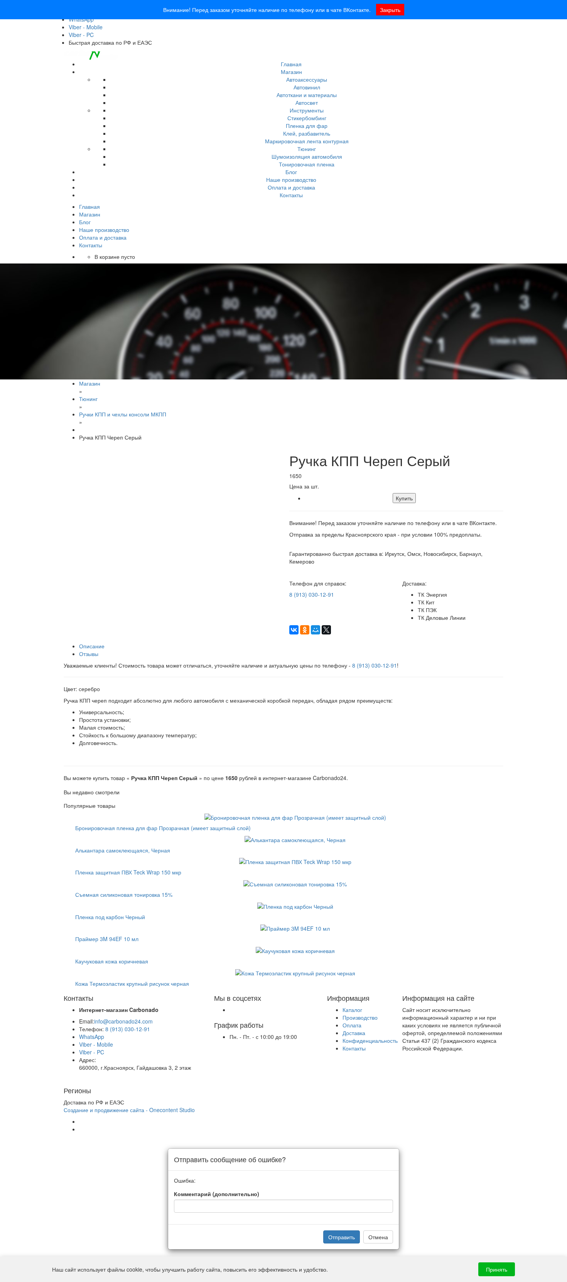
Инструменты (307, 110)
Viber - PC (81, 35)
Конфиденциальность (370, 1040)
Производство (360, 1017)
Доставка (354, 1033)
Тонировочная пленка (306, 164)
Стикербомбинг (306, 118)
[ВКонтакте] (294, 629)
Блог (291, 172)
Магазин (291, 72)
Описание (92, 646)
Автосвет (306, 102)
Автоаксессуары (306, 79)
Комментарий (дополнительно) (216, 1194)
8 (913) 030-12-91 (311, 594)
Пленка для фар (306, 125)
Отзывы (88, 654)
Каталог (352, 1010)
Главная (291, 64)
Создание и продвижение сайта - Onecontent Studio (129, 1110)
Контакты (291, 195)
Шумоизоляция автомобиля (307, 156)
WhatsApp (91, 1036)
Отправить (341, 1237)
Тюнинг (306, 149)
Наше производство (291, 179)
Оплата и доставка (291, 187)
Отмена (378, 1237)
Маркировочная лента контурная (307, 141)
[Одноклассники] (304, 629)
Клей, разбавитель (306, 133)
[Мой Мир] (315, 629)
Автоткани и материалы (307, 95)
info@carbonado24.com (123, 1021)
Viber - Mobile (86, 27)
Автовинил (307, 87)
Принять (496, 1269)
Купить (404, 498)
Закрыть (390, 9)
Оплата (352, 1025)
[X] (326, 629)
